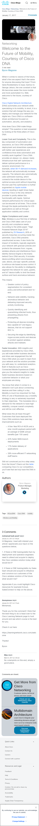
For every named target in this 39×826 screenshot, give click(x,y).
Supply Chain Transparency (14, 801)
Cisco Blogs (15, 3)
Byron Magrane (9, 70)
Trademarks (9, 797)
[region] (19, 815)
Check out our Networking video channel (25, 700)
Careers (7, 755)
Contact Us (8, 751)
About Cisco (9, 747)
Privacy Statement (18, 817)
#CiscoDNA (11, 513)
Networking (14, 9)
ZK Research (19, 232)
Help (6, 775)
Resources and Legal (13, 766)
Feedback (8, 771)
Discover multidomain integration (24, 730)
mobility (30, 513)
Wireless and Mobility (10, 518)
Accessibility (9, 793)
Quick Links (9, 742)
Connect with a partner (12, 758)
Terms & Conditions (11, 779)
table (31, 464)
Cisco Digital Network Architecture (17, 103)
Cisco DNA (21, 513)
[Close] (36, 807)
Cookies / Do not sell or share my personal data (16, 788)
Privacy (7, 783)
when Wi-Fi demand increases (23, 169)
